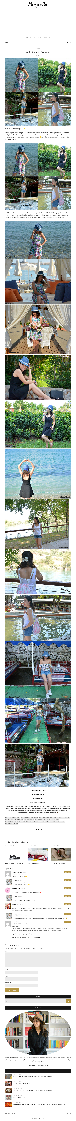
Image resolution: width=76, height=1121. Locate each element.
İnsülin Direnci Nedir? (19, 1097)
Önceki (21, 836)
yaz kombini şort (40, 819)
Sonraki (55, 836)
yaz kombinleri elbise (11, 821)
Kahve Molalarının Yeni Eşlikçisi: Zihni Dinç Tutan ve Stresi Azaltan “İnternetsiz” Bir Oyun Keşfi (39, 1104)
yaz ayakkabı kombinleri (12, 817)
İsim (6, 970)
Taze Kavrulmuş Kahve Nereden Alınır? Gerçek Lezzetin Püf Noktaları (32, 1090)
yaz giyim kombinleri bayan (29, 817)
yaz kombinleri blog (53, 819)
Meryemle (41, 1118)
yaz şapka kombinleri (58, 821)
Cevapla (67, 872)
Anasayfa (7, 1113)
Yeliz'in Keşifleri (17, 872)
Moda (38, 49)
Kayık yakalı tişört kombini (38, 802)
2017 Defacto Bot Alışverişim (59, 863)
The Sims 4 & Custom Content (21, 1083)
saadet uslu (15, 904)
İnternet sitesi (8, 982)
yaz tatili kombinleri (11, 823)
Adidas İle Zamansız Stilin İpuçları (14, 863)
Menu (8, 42)
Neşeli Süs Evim (16, 888)
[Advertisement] (38, 22)
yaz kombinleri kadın (25, 821)
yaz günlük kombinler (46, 817)
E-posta (7, 976)
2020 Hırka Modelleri (33, 863)
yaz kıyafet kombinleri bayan (14, 819)
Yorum (7, 951)
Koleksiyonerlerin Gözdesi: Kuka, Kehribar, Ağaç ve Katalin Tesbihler (32, 1076)
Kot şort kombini (38, 798)
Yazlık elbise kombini (38, 794)
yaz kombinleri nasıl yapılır (42, 821)
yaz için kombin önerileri (61, 817)
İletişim (13, 1113)
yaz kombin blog (29, 819)
